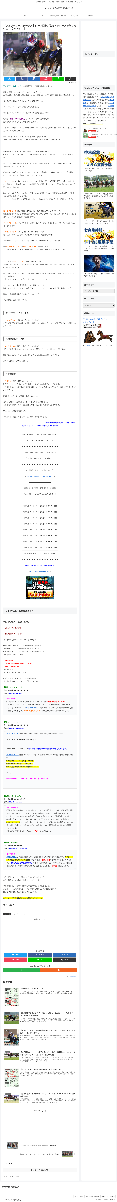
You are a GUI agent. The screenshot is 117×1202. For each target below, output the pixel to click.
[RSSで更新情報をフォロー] (58, 970)
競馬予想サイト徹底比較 (92, 1196)
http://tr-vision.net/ (15, 802)
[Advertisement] (40, 933)
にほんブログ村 (89, 322)
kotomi (88, 345)
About (82, 1196)
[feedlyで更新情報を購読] (21, 970)
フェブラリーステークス (20, 914)
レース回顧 (8, 914)
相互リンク (104, 1196)
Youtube (112, 1196)
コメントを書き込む (40, 1170)
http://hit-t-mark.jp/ (15, 693)
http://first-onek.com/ (16, 728)
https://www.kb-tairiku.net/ (18, 848)
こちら (100, 123)
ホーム (76, 1196)
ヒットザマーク (32, 708)
